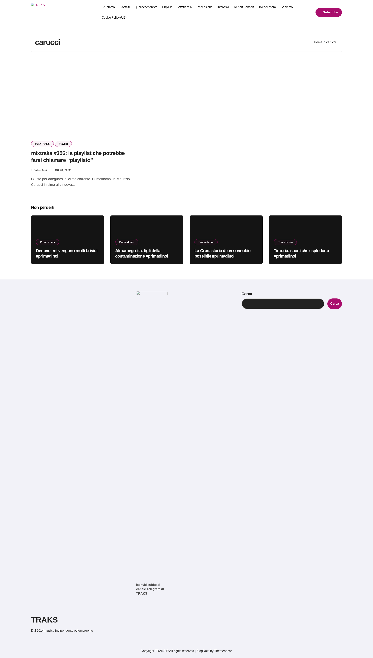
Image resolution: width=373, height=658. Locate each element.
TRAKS (44, 620)
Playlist (167, 7)
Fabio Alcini (41, 170)
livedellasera (267, 7)
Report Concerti (244, 7)
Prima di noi (47, 242)
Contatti (125, 7)
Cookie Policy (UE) (114, 17)
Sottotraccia (184, 7)
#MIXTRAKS (42, 143)
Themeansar (223, 651)
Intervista (223, 7)
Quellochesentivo (146, 7)
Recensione (204, 7)
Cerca (246, 294)
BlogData (202, 651)
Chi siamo (108, 7)
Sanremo (287, 7)
